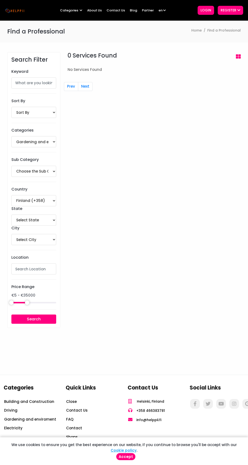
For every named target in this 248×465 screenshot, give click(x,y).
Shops (72, 437)
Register (229, 10)
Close (71, 401)
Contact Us (116, 10)
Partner (148, 10)
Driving (10, 410)
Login (206, 10)
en (161, 10)
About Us (94, 10)
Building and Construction (29, 401)
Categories (69, 10)
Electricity (13, 428)
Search (34, 319)
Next (85, 86)
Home (196, 30)
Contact (74, 428)
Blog (133, 10)
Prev (71, 86)
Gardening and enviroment (30, 419)
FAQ (69, 419)
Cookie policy (124, 450)
